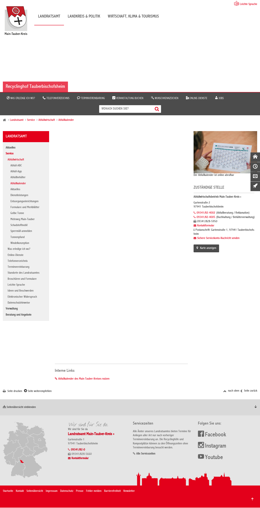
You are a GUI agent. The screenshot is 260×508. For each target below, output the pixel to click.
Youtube (214, 458)
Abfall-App (16, 171)
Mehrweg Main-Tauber (22, 219)
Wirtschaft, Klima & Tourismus (133, 16)
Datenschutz (66, 491)
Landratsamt (49, 16)
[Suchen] (157, 109)
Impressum (51, 491)
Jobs (221, 98)
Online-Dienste (198, 98)
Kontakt (20, 491)
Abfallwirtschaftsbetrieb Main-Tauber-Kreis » (217, 197)
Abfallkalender (66, 120)
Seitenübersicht (34, 491)
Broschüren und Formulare (22, 279)
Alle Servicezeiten (145, 453)
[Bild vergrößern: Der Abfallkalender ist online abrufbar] (225, 152)
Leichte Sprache (248, 4)
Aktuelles (10, 147)
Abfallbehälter (18, 177)
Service (31, 120)
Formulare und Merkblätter (24, 207)
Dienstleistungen (19, 195)
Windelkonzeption (19, 243)
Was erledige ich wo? (22, 98)
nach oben (233, 391)
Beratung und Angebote (18, 314)
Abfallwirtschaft (46, 120)
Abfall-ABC (16, 165)
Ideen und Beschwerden (20, 290)
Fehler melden (93, 491)
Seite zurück (250, 391)
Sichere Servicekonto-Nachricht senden (218, 238)
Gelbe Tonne (17, 213)
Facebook (215, 435)
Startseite (8, 491)
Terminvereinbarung (92, 98)
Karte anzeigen (208, 248)
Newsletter (129, 491)
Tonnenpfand (17, 237)
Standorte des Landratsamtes (23, 273)
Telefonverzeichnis (57, 98)
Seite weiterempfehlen (39, 391)
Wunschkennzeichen (166, 98)
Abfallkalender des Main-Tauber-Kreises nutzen (83, 379)
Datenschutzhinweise (19, 302)
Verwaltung (12, 308)
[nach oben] (252, 499)
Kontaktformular (205, 225)
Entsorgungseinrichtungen (24, 201)
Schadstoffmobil (18, 225)
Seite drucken (14, 391)
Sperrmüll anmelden (21, 231)
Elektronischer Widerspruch (22, 297)
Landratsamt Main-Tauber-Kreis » (91, 434)
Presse (79, 491)
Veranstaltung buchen (129, 98)
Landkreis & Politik (84, 16)
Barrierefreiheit (112, 491)
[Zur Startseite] (18, 22)
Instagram (215, 446)
